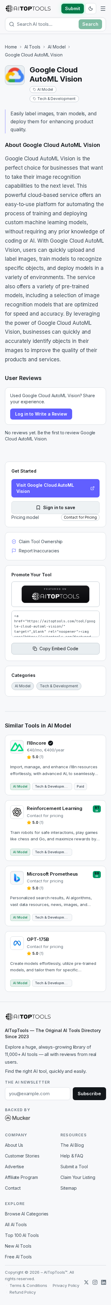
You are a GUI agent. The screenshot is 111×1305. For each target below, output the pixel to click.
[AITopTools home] (28, 8)
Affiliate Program (21, 1177)
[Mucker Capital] (17, 1118)
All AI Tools (16, 1224)
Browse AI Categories (26, 1213)
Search (90, 24)
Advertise (14, 1166)
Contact (12, 1188)
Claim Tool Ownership (41, 541)
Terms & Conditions (28, 1285)
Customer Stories (22, 1155)
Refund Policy (23, 1292)
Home (11, 46)
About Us (14, 1145)
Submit (72, 8)
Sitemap (68, 1188)
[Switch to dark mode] (90, 8)
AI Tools (32, 46)
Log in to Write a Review (41, 413)
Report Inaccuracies (39, 550)
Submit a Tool (74, 1166)
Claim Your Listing (77, 1177)
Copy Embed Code (58, 648)
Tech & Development (56, 98)
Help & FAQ (71, 1155)
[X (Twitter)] (86, 1282)
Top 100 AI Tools (22, 1235)
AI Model (56, 46)
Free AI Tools (18, 1256)
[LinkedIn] (103, 1282)
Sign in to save (59, 507)
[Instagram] (94, 1282)
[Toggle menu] (103, 8)
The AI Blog (72, 1145)
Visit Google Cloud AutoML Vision (45, 488)
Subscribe (89, 1093)
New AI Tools (18, 1246)
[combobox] (46, 24)
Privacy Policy (66, 1285)
